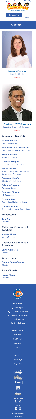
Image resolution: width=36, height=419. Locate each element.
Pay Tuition (18, 364)
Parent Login (18, 360)
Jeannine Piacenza (17, 71)
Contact (17, 347)
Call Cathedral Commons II (19, 315)
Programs (17, 343)
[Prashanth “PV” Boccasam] (17, 102)
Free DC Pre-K (17, 339)
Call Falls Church (19, 323)
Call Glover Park (19, 319)
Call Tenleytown (19, 308)
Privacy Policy (18, 416)
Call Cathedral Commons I (19, 311)
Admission (17, 335)
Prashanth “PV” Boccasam (17, 124)
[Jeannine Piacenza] (17, 49)
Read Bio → (17, 77)
